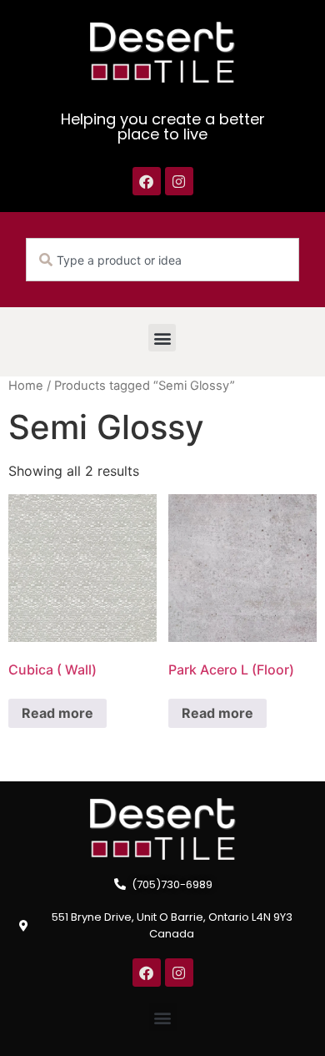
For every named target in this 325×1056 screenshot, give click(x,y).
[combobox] (162, 259)
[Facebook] (146, 181)
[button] (162, 337)
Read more (57, 713)
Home (25, 385)
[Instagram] (179, 181)
